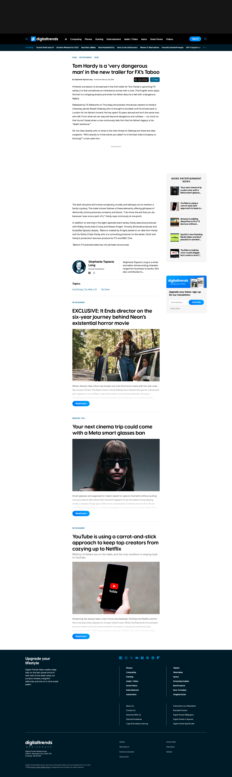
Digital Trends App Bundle (183, 723)
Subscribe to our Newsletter (184, 706)
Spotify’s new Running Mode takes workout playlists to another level (191, 238)
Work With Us (124, 747)
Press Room (170, 747)
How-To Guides (179, 690)
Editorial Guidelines (134, 719)
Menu (26, 39)
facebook (89, 273)
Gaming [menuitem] (99, 39)
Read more (81, 403)
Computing (131, 672)
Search (205, 39)
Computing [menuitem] (75, 39)
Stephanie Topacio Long (84, 79)
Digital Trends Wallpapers (183, 715)
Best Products (179, 685)
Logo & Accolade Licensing (137, 723)
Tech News (105, 289)
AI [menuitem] (66, 39)
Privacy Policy (175, 308)
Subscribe (196, 302)
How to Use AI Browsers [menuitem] (127, 47)
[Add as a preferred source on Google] (141, 79)
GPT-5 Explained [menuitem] (193, 47)
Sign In (195, 38)
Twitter (131, 658)
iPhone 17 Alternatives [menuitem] (149, 47)
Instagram (126, 658)
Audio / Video (132, 681)
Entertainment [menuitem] (114, 39)
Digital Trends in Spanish (183, 719)
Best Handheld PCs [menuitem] (106, 47)
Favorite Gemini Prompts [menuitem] (172, 47)
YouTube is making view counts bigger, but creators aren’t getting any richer (190, 254)
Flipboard (158, 658)
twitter (94, 273)
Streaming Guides (181, 681)
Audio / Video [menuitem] (131, 39)
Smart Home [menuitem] (156, 39)
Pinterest (147, 658)
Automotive (131, 694)
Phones (129, 668)
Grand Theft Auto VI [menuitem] (45, 47)
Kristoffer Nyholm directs (85, 230)
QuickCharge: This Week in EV (84, 289)
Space (176, 677)
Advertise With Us (133, 715)
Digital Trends (39, 43)
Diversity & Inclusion (126, 752)
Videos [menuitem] (169, 39)
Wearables (178, 672)
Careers (122, 742)
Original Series (179, 694)
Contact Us (130, 710)
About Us (130, 706)
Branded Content (180, 710)
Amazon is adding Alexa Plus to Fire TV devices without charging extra (190, 222)
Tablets (176, 668)
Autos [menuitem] (144, 39)
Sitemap (169, 752)
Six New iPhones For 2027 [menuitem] (67, 47)
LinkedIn (153, 658)
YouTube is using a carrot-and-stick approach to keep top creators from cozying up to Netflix (191, 208)
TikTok (142, 658)
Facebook (120, 658)
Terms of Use (124, 757)
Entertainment (132, 690)
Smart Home (131, 685)
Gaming (129, 677)
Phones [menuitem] (88, 39)
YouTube (136, 658)
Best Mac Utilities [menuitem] (88, 47)
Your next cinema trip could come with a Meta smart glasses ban (191, 191)
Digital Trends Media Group (40, 767)
